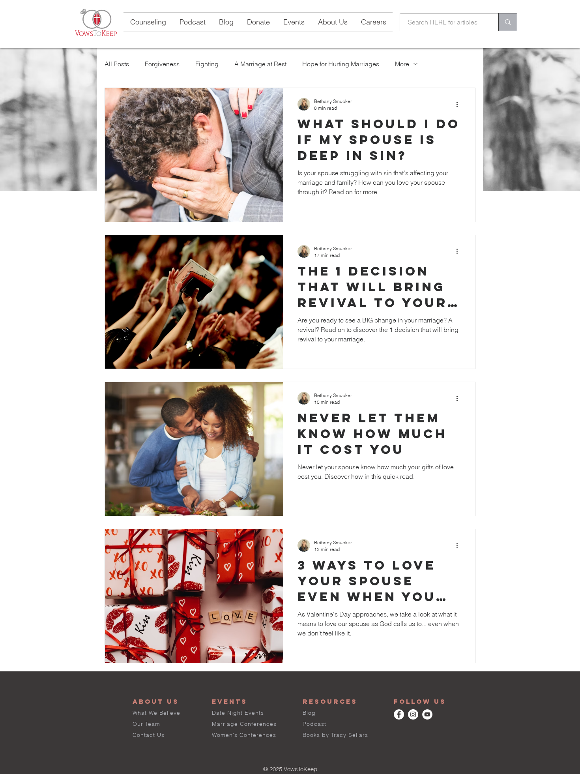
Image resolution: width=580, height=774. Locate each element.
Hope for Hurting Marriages (340, 64)
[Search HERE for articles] (507, 22)
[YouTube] (427, 714)
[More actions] (459, 104)
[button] (294, 22)
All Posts (117, 64)
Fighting (207, 64)
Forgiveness (162, 64)
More (402, 64)
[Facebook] (399, 714)
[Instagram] (413, 714)
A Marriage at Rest (260, 64)
